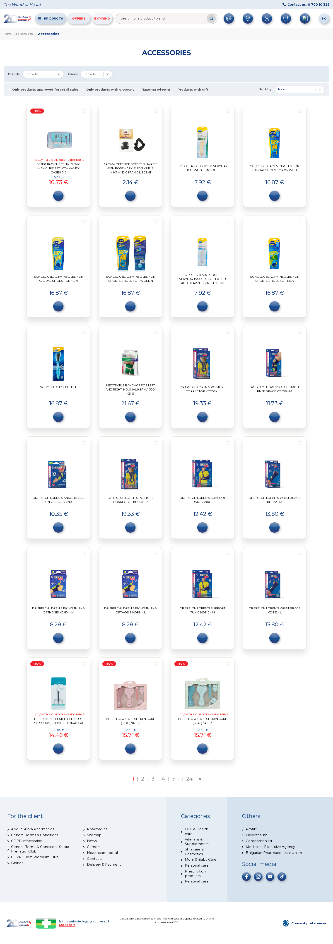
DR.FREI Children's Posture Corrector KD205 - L (202, 389)
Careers (93, 847)
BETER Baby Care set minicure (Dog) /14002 (130, 721)
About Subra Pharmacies (32, 829)
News (92, 841)
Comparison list (259, 841)
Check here (67, 925)
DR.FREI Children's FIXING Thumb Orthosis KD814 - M (58, 610)
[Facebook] (246, 876)
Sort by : (266, 89)
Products (53, 18)
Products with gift (193, 89)
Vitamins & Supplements (196, 841)
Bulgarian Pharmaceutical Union (274, 852)
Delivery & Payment (104, 864)
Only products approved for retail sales (45, 89)
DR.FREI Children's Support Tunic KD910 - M (202, 610)
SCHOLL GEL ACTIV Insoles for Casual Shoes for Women (274, 168)
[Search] (211, 18)
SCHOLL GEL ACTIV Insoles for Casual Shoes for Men (58, 278)
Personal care (25, 33)
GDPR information (26, 841)
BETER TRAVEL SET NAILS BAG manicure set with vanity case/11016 (58, 168)
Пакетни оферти (156, 89)
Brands (17, 863)
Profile (251, 829)
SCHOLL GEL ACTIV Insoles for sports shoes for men (274, 278)
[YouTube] (270, 876)
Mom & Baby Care (200, 859)
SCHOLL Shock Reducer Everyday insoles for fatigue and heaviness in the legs (202, 278)
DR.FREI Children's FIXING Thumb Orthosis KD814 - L (130, 610)
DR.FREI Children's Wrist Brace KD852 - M (274, 500)
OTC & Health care (196, 831)
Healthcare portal (102, 852)
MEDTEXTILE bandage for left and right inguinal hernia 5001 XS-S (131, 389)
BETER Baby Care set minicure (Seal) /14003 (202, 721)
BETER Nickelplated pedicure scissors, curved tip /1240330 (58, 721)
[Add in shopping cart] (58, 195)
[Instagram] (258, 876)
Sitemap (94, 835)
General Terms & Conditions (34, 835)
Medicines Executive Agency (270, 847)
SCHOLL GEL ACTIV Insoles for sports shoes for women (130, 278)
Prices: (73, 74)
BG (323, 18)
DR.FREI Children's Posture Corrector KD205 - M (130, 500)
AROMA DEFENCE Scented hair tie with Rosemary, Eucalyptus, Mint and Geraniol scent (130, 168)
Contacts (94, 858)
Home (8, 33)
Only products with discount (110, 89)
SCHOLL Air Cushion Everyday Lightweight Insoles (202, 168)
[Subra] (18, 18)
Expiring (102, 18)
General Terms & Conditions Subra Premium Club (40, 849)
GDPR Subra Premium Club (35, 857)
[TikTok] (281, 876)
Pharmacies (97, 829)
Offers (79, 18)
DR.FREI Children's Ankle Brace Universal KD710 (58, 500)
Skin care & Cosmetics (194, 851)
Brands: (14, 74)
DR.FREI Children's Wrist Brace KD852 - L (274, 610)
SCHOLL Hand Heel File (58, 387)
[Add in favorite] (83, 111)
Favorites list (256, 835)
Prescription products (195, 873)
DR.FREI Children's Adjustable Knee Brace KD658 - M (274, 389)
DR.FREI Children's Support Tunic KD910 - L (202, 500)
